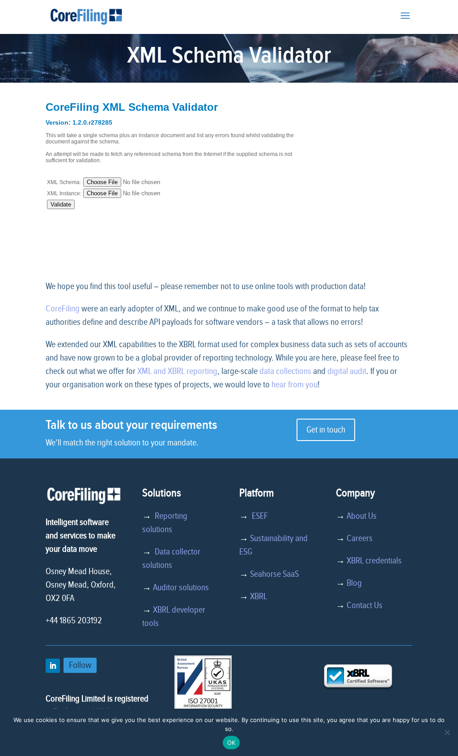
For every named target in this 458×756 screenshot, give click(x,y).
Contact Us (364, 605)
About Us (362, 516)
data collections (285, 371)
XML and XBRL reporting (177, 371)
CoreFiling (63, 308)
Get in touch (325, 429)
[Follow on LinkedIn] (53, 666)
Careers (360, 538)
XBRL (258, 596)
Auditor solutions (181, 587)
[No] (446, 732)
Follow (80, 665)
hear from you (294, 384)
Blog (354, 583)
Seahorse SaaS (274, 574)
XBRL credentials (374, 560)
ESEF (258, 516)
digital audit (346, 371)
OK (231, 742)
